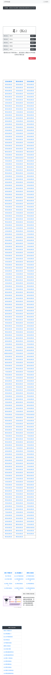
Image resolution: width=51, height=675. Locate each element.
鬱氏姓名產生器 (19, 524)
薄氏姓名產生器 (30, 374)
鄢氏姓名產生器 (19, 497)
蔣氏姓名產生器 (19, 115)
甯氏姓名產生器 (8, 347)
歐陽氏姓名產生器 (8, 353)
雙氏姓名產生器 (8, 411)
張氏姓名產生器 (30, 90)
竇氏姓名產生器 (19, 438)
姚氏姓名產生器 (30, 490)
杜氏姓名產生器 (19, 454)
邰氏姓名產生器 (19, 423)
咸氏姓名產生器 (30, 203)
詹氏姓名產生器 (30, 87)
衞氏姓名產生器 (19, 472)
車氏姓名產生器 (30, 93)
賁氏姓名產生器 (8, 365)
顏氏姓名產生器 (19, 500)
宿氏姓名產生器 (19, 417)
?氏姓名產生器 (19, 448)
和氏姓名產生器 (8, 188)
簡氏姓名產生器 (8, 121)
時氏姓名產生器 (8, 405)
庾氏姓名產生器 (30, 518)
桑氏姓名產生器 (19, 383)
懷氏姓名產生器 (30, 222)
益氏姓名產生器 (8, 506)
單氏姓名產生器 (19, 387)
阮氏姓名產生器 (30, 237)
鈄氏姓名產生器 (8, 438)
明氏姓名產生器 (19, 332)
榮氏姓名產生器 (8, 243)
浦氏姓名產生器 (30, 377)
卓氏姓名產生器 (8, 139)
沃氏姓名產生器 (19, 478)
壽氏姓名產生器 (30, 405)
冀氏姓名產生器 (19, 105)
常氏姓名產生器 (19, 90)
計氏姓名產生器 (30, 234)
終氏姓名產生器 (19, 160)
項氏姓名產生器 (19, 200)
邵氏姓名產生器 (8, 393)
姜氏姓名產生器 (30, 112)
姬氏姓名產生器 (19, 102)
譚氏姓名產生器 (19, 426)
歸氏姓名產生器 (19, 267)
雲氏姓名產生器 (30, 530)
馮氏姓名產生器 (19, 170)
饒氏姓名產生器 (8, 234)
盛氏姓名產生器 (19, 399)
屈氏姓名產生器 (19, 142)
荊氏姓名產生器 (19, 130)
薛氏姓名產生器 (19, 215)
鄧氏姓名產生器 (19, 432)
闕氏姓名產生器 (8, 157)
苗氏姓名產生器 (19, 328)
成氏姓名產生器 (19, 405)
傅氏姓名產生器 (30, 176)
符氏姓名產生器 (19, 176)
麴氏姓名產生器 (30, 151)
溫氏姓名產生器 (19, 475)
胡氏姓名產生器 (8, 218)
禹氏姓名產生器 (8, 518)
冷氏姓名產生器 (8, 289)
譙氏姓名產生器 (19, 118)
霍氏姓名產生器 (19, 231)
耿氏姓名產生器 (19, 252)
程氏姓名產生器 (19, 96)
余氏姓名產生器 (8, 515)
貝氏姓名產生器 (19, 362)
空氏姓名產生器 (30, 273)
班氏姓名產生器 (8, 356)
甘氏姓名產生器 (8, 246)
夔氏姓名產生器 (30, 267)
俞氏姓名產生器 (30, 515)
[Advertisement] (19, 18)
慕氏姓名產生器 (8, 338)
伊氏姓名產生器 (8, 503)
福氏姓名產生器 (19, 179)
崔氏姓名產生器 (19, 451)
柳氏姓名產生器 (19, 301)
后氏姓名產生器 (30, 188)
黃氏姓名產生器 (30, 225)
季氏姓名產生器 (30, 99)
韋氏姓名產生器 (30, 469)
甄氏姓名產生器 (8, 536)
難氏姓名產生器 (19, 341)
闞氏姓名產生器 (19, 246)
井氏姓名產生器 (8, 130)
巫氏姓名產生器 (30, 481)
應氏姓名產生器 (30, 509)
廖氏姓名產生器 (19, 295)
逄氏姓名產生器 (30, 356)
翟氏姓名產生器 (30, 84)
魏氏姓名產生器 (30, 472)
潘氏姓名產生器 (19, 356)
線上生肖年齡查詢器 (18, 576)
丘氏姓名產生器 (30, 133)
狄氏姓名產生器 (30, 432)
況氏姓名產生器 (8, 283)
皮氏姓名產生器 (8, 368)
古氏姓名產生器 (30, 258)
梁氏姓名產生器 (8, 295)
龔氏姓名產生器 (8, 280)
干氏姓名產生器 (30, 243)
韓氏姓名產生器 (19, 182)
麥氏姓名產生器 (8, 319)
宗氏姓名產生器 (30, 451)
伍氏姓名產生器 (8, 481)
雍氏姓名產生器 (8, 533)
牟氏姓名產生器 (19, 335)
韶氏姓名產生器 (19, 393)
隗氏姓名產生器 (19, 270)
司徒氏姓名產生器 (8, 417)
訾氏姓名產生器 (8, 466)
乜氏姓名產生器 (8, 344)
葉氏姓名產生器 (8, 493)
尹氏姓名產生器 (19, 506)
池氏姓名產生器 (30, 121)
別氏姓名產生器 (30, 368)
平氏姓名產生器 (30, 371)
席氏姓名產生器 (8, 194)
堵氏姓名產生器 (30, 454)
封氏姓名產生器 (8, 170)
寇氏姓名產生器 (19, 258)
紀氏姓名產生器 (8, 102)
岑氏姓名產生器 (30, 445)
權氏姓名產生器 (19, 154)
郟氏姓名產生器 (30, 108)
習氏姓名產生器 (8, 197)
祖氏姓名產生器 (8, 451)
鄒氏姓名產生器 (30, 448)
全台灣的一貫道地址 (8, 658)
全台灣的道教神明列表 (9, 655)
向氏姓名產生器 (30, 197)
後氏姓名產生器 (19, 191)
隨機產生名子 (32, 58)
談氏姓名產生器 (8, 426)
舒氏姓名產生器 (30, 408)
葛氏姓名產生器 (19, 255)
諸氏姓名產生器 (8, 148)
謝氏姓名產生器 (19, 203)
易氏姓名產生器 (19, 503)
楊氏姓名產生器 (8, 490)
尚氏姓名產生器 (30, 387)
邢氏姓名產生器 (19, 206)
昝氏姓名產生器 (19, 442)
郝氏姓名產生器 (8, 185)
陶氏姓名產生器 (30, 429)
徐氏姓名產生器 (8, 212)
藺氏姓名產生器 (30, 298)
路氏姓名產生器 (19, 310)
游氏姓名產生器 (30, 521)
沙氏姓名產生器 (30, 383)
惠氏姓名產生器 (8, 228)
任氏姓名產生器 (19, 234)
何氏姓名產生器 (30, 185)
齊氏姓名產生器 (8, 87)
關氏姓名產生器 (19, 264)
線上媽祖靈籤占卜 (19, 572)
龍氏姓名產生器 (8, 316)
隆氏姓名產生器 (30, 313)
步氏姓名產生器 (19, 377)
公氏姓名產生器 (8, 273)
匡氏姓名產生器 (30, 264)
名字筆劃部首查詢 (30, 576)
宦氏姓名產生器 (8, 225)
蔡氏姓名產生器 (8, 442)
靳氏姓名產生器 (30, 127)
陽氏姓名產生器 (30, 487)
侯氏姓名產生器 (8, 191)
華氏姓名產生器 (8, 222)
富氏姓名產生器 (8, 179)
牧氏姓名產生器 (30, 335)
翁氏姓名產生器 (8, 478)
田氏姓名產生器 (19, 435)
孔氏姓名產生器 (19, 273)
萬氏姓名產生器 (19, 466)
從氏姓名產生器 (8, 454)
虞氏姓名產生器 (8, 524)
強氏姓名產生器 (8, 115)
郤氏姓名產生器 (30, 194)
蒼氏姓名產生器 (8, 445)
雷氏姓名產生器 (30, 286)
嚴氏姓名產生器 (30, 500)
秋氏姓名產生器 (19, 136)
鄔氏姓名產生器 (30, 484)
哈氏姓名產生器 (30, 179)
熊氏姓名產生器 (19, 209)
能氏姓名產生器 (8, 341)
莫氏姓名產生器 (30, 332)
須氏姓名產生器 (30, 212)
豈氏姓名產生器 (30, 380)
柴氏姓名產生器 (19, 87)
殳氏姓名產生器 (8, 408)
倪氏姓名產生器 (30, 341)
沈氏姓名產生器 (19, 396)
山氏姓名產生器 (8, 387)
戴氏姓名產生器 (30, 423)
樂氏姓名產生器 (19, 530)
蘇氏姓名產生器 (30, 417)
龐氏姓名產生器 (8, 359)
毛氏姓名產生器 (30, 319)
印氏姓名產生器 (30, 506)
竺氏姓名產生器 (30, 142)
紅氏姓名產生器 (8, 231)
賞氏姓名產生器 (19, 390)
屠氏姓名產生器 (8, 457)
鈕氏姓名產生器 (30, 347)
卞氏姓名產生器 (8, 371)
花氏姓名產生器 (30, 218)
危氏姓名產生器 (19, 469)
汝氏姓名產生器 (8, 237)
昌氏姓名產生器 (30, 96)
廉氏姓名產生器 (8, 298)
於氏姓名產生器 (19, 515)
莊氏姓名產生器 (30, 154)
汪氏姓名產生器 (8, 469)
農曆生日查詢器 (30, 572)
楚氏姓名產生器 (19, 145)
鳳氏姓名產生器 (30, 170)
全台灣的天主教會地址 (9, 670)
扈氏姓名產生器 (19, 218)
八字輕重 (6, 7)
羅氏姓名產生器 (19, 304)
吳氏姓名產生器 (19, 481)
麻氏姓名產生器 (30, 316)
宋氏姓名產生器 (19, 420)
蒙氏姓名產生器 (8, 325)
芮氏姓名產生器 (8, 240)
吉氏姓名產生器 (8, 99)
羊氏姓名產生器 (19, 487)
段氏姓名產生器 (8, 460)
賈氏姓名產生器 (8, 112)
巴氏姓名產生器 (19, 353)
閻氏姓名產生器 (8, 500)
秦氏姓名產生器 (30, 124)
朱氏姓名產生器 (30, 139)
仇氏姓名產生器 (19, 133)
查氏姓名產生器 (19, 84)
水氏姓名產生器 (19, 411)
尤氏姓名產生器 (19, 512)
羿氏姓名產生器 (30, 503)
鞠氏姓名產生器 (8, 151)
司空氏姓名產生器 (19, 414)
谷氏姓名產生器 (8, 261)
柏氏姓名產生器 (19, 374)
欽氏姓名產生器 (8, 127)
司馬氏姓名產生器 (30, 414)
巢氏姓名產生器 (19, 93)
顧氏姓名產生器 (19, 261)
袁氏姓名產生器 (8, 527)
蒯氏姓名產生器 (30, 261)
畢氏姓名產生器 (19, 368)
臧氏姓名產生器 (30, 442)
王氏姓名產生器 (30, 466)
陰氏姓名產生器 (19, 509)
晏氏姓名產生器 (30, 493)
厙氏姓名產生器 (30, 393)
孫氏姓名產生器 (8, 420)
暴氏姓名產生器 (30, 359)
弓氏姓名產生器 (30, 270)
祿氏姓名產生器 (8, 310)
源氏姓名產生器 (19, 527)
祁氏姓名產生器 (8, 252)
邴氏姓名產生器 (8, 374)
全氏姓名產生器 (8, 154)
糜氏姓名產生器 (8, 328)
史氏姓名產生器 (30, 399)
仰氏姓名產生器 (8, 487)
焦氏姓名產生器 (8, 118)
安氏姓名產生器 (30, 81)
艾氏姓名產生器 (8, 81)
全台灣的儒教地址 (30, 583)
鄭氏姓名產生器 (19, 536)
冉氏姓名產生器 (30, 231)
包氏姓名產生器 (19, 359)
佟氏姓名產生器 (19, 460)
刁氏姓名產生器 (8, 435)
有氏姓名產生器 (30, 512)
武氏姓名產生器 (8, 484)
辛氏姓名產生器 (8, 206)
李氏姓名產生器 (30, 289)
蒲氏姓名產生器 (8, 380)
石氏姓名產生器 (8, 402)
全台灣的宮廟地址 (19, 583)
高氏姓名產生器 (30, 249)
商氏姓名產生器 (8, 390)
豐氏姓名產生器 (8, 173)
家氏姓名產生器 (19, 108)
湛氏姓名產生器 (8, 90)
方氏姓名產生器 (8, 167)
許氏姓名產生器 (19, 212)
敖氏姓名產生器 (8, 84)
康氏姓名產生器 (8, 249)
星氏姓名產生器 (8, 209)
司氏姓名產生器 (8, 414)
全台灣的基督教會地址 (9, 673)
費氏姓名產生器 (30, 167)
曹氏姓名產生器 (19, 445)
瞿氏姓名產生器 (19, 151)
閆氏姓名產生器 (8, 497)
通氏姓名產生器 (8, 463)
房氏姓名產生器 (19, 167)
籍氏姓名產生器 (8, 108)
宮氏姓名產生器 (8, 277)
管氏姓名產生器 (8, 264)
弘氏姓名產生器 (19, 228)
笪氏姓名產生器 (8, 423)
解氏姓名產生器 (8, 203)
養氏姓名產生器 (19, 490)
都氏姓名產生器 (19, 457)
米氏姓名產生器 (19, 325)
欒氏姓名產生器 (19, 313)
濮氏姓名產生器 (19, 380)
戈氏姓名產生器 (30, 252)
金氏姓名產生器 (8, 124)
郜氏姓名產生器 (19, 249)
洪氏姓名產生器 (30, 228)
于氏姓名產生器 (8, 512)
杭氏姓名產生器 (30, 182)
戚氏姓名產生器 (8, 383)
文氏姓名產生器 (8, 475)
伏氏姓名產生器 (30, 173)
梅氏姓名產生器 (19, 322)
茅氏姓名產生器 (8, 322)
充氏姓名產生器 (30, 157)
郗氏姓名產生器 (19, 194)
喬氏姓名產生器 (30, 115)
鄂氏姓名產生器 (19, 350)
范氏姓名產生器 (19, 163)
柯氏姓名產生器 (8, 255)
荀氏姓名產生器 (30, 215)
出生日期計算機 (8, 579)
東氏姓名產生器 (30, 460)
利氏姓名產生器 (19, 289)
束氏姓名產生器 (19, 408)
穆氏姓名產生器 (19, 338)
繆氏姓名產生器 (30, 328)
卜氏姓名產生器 (8, 377)
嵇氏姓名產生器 (30, 102)
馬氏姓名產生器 (19, 316)
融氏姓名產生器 (19, 243)
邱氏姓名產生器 (8, 136)
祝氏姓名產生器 (8, 145)
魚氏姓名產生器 (8, 521)
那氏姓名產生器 (30, 338)
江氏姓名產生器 (19, 112)
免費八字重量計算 (8, 572)
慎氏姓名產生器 (8, 399)
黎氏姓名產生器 (19, 292)
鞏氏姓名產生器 (30, 277)
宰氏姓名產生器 (30, 438)
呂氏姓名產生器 (8, 307)
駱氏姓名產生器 (8, 304)
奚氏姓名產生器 (30, 191)
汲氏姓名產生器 (19, 99)
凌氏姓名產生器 (8, 301)
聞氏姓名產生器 (30, 475)
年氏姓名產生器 (30, 344)
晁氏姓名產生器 (30, 533)
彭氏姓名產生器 (19, 365)
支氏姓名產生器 (19, 121)
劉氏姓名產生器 (30, 301)
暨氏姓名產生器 (8, 105)
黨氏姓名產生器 (19, 429)
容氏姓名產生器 (30, 240)
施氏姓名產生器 (19, 402)
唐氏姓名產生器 (30, 426)
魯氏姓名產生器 (30, 310)
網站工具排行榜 (11, 627)
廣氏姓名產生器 (8, 267)
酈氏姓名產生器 (30, 292)
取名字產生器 (8, 576)
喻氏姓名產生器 (19, 521)
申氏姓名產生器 (8, 396)
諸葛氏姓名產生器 (19, 157)
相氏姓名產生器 (8, 200)
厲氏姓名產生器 (8, 292)
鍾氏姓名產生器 (30, 160)
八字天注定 (7, 1)
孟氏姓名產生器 (30, 322)
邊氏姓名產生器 (19, 371)
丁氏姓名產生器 (30, 435)
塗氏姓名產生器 (30, 457)
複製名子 (33, 35)
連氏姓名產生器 (30, 295)
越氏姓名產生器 (8, 530)
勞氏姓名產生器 (19, 286)
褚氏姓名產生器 (30, 145)
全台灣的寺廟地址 (8, 588)
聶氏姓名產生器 (19, 344)
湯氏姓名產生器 (8, 429)
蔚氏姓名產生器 (8, 472)
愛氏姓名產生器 (19, 81)
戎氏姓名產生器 (19, 240)
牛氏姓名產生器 (19, 347)
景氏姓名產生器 (30, 130)
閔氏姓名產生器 (8, 332)
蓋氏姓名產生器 (30, 255)
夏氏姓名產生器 (19, 197)
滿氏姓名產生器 (19, 319)
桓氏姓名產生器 (19, 225)
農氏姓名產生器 (8, 350)
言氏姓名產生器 (19, 493)
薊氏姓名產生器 (30, 105)
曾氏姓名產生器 (8, 448)
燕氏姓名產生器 (30, 497)
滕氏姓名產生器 (8, 432)
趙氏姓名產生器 (8, 93)
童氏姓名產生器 (19, 463)
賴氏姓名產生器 (19, 283)
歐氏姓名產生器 (30, 350)
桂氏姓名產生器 (8, 270)
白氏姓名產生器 (30, 353)
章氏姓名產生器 (19, 533)
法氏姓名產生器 (8, 163)
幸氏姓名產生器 (30, 206)
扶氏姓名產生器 (8, 176)
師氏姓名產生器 (30, 402)
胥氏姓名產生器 (30, 209)
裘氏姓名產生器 (30, 136)
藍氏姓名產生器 (30, 283)
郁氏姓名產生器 (19, 518)
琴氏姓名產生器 (19, 127)
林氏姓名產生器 (19, 298)
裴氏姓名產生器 (30, 362)
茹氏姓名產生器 (19, 237)
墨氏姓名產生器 (8, 335)
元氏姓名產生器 (30, 524)
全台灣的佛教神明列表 (9, 652)
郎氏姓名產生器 (8, 286)
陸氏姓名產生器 (19, 307)
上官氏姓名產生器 (30, 390)
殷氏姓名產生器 (8, 509)
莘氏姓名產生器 (30, 396)
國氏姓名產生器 (19, 280)
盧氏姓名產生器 (8, 313)
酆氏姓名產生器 (19, 173)
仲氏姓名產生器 (8, 160)
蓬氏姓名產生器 (30, 365)
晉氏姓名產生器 (19, 124)
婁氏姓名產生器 (30, 304)
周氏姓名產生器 (19, 139)
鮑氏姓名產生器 (8, 362)
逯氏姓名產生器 (30, 307)
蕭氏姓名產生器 (30, 200)
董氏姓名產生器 (30, 463)
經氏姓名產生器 (8, 133)
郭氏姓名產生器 (30, 280)
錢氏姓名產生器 (30, 118)
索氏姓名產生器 (30, 411)
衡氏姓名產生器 (19, 185)
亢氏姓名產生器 (30, 246)
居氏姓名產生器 (8, 142)
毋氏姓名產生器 (30, 478)
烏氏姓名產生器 (19, 484)
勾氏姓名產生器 (8, 258)
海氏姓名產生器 (8, 182)
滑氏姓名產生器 (19, 222)
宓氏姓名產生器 (30, 325)
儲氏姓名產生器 (19, 148)
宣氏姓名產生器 (8, 215)
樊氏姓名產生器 (30, 163)
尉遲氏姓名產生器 (30, 527)
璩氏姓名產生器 (30, 148)
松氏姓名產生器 (30, 420)
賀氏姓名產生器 (19, 188)
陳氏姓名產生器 (8, 96)
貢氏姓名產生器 (19, 277)
